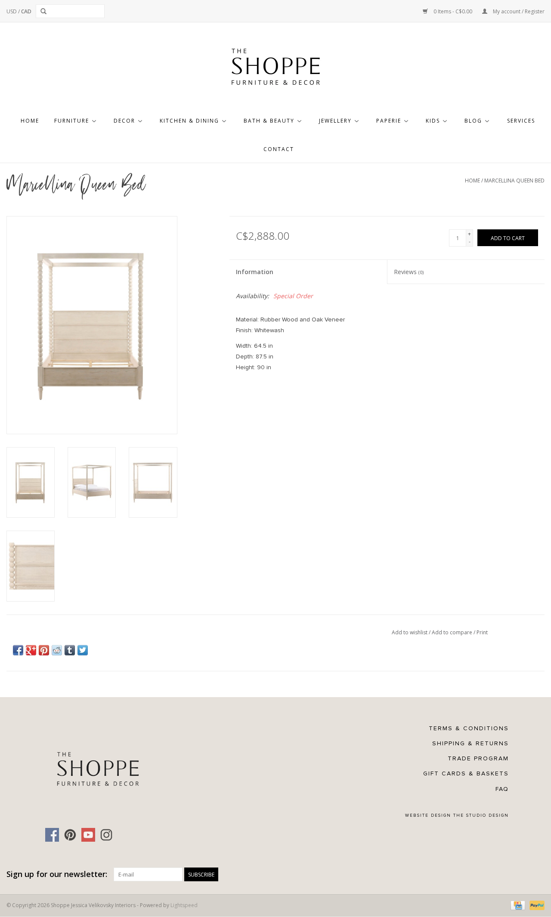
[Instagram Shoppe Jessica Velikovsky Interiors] (106, 835)
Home (30, 120)
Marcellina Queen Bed (514, 180)
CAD (26, 11)
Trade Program (478, 758)
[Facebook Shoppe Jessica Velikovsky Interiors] (52, 835)
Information (254, 272)
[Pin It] (44, 650)
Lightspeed (184, 905)
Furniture (71, 120)
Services (521, 120)
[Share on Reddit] (57, 650)
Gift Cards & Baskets (466, 773)
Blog (473, 120)
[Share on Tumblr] (70, 650)
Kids (433, 120)
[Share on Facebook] (18, 650)
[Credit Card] (517, 904)
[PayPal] (535, 904)
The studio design (481, 815)
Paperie (388, 120)
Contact (278, 149)
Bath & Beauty (269, 120)
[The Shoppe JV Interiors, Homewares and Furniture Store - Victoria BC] (275, 69)
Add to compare (453, 632)
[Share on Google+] (31, 650)
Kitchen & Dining (189, 120)
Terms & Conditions (469, 728)
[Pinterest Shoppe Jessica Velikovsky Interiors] (70, 835)
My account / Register (518, 11)
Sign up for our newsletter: (56, 874)
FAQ (502, 789)
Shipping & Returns (470, 743)
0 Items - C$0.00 (453, 11)
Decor (124, 120)
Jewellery (335, 120)
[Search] (45, 11)
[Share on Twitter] (82, 650)
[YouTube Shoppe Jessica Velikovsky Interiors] (88, 835)
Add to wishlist (410, 632)
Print (482, 632)
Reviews (409, 272)
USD (12, 11)
